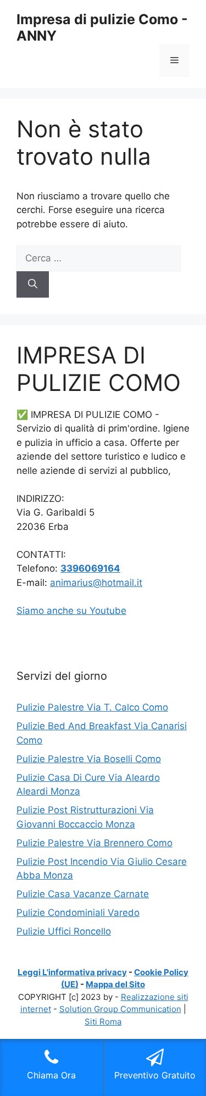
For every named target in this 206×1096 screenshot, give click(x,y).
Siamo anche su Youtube (71, 610)
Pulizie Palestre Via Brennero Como (94, 842)
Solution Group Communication (120, 1009)
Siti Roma (103, 1021)
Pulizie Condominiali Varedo (78, 912)
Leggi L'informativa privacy (72, 972)
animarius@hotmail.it (96, 582)
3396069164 (90, 568)
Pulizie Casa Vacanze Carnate (82, 893)
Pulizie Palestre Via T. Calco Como (92, 707)
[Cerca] (32, 284)
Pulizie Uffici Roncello (63, 931)
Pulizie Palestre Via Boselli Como (88, 758)
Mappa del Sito (115, 984)
